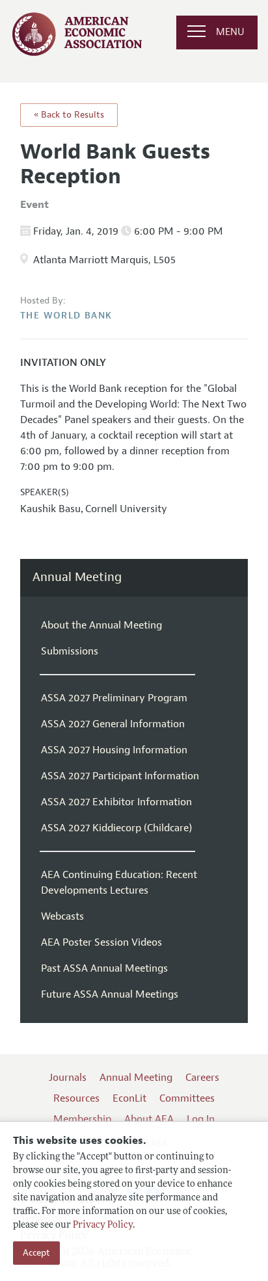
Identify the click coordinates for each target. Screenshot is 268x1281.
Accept (36, 1252)
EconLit (129, 1098)
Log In (201, 1119)
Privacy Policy (103, 1225)
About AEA (149, 1119)
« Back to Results (69, 114)
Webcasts (62, 916)
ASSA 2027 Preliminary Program (114, 698)
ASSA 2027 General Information (113, 724)
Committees (187, 1098)
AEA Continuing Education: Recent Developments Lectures (119, 882)
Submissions (69, 651)
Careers (202, 1077)
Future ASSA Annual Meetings (109, 994)
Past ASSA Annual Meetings (104, 968)
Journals (68, 1077)
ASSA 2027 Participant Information (120, 776)
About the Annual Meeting (101, 625)
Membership (82, 1119)
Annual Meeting (77, 577)
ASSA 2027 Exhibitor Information (116, 802)
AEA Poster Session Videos (101, 942)
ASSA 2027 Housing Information (114, 750)
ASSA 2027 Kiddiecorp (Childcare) (116, 828)
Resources (76, 1098)
